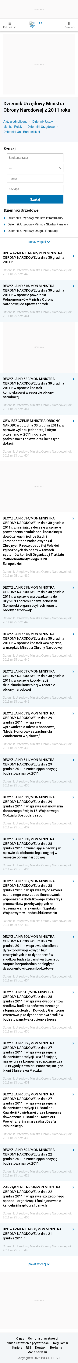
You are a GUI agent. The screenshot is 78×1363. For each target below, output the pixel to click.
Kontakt (41, 1347)
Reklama (56, 1347)
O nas (20, 1338)
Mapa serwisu (37, 1352)
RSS (29, 1347)
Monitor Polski (13, 126)
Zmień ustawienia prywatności (27, 1343)
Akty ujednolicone (15, 121)
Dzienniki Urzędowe (41, 126)
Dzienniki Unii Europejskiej (21, 131)
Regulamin (60, 1343)
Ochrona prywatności (43, 1338)
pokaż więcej (37, 1264)
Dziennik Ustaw (43, 121)
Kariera (17, 1347)
